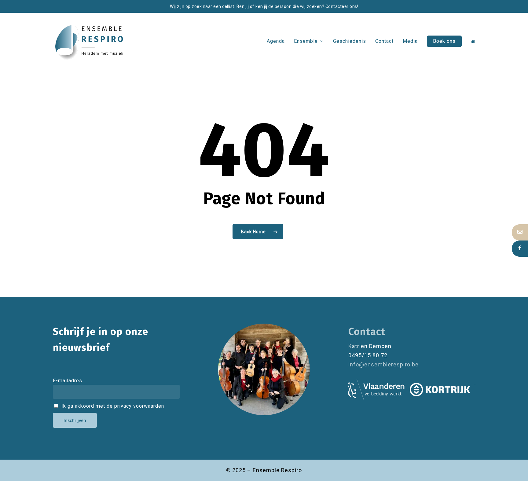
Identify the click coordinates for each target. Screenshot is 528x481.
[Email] (520, 232)
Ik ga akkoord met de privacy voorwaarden (112, 406)
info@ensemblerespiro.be (383, 364)
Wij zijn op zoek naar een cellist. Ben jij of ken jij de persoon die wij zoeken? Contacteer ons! (264, 6)
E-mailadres (67, 381)
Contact (366, 331)
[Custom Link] (520, 249)
